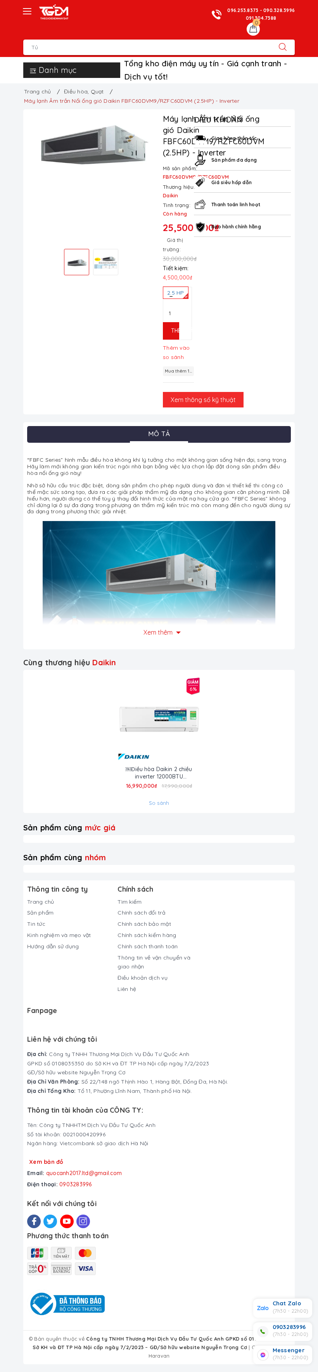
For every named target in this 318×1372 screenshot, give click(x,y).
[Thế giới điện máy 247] (54, 12)
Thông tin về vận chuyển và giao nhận (154, 962)
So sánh (159, 803)
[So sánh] (187, 720)
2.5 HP (175, 292)
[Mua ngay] (131, 720)
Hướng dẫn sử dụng (53, 946)
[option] (91, 140)
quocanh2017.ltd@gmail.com (84, 1173)
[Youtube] (67, 1221)
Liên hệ (127, 988)
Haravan (159, 1356)
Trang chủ (40, 901)
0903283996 (75, 1184)
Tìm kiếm (130, 901)
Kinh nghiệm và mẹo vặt (59, 935)
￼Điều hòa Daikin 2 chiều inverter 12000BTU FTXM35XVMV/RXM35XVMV (159, 773)
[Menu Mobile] (27, 10)
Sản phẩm (40, 912)
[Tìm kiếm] (283, 47)
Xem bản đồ (46, 1161)
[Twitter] (50, 1221)
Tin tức (36, 923)
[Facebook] (34, 1221)
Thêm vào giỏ (175, 330)
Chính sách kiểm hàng (147, 935)
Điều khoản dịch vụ (143, 977)
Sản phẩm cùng (69, 827)
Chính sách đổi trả (141, 912)
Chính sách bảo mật (144, 923)
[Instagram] (83, 1221)
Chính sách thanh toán (148, 946)
